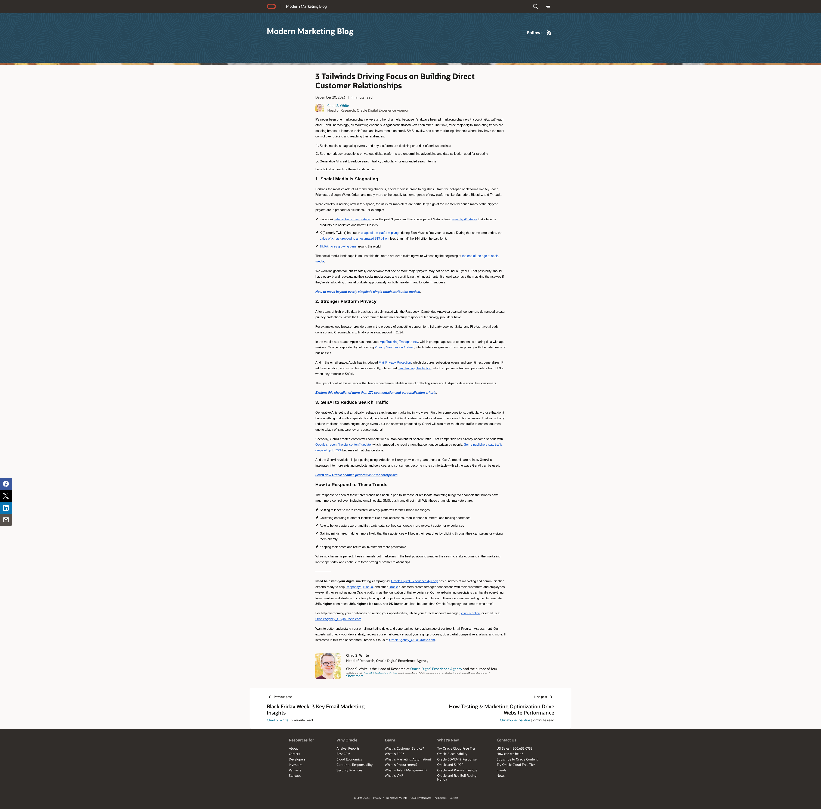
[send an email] (6, 520)
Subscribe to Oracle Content (517, 759)
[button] (535, 6)
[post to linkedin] (6, 508)
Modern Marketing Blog (306, 6)
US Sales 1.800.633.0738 (515, 748)
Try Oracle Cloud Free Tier (456, 748)
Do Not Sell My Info (396, 797)
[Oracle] (271, 6)
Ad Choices (440, 797)
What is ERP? (394, 754)
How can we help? (510, 754)
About (293, 748)
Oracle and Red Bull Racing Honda (457, 777)
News (501, 775)
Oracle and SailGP (450, 764)
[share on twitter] (6, 496)
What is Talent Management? (406, 770)
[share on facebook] (6, 484)
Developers (297, 759)
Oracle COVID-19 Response (457, 759)
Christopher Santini (515, 720)
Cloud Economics (349, 759)
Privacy (377, 797)
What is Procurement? (401, 764)
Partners (295, 770)
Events (501, 770)
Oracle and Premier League (457, 770)
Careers (294, 754)
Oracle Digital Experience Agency (436, 668)
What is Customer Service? (404, 748)
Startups (295, 775)
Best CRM (343, 754)
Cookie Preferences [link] (420, 797)
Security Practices (349, 770)
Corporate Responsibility (355, 764)
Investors (295, 764)
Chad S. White (338, 105)
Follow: (534, 32)
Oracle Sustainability (452, 754)
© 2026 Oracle (362, 797)
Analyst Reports (348, 748)
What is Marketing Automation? (408, 759)
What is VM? (394, 775)
